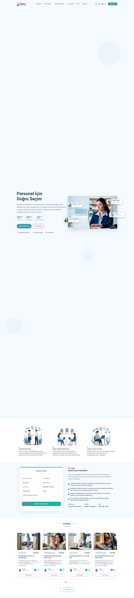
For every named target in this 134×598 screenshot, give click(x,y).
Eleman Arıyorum (24, 226)
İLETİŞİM (84, 4)
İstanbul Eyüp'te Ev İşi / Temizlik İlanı (54, 556)
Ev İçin (116, 214)
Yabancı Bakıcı (116, 200)
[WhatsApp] (96, 3)
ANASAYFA (39, 4)
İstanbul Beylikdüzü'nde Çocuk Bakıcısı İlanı (78, 556)
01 (19, 447)
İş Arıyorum (38, 226)
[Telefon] (99, 4)
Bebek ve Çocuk (77, 204)
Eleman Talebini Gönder (41, 504)
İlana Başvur (28, 575)
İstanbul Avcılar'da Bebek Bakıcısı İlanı (105, 556)
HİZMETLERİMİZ (59, 4)
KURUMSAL (47, 4)
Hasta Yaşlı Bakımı (74, 219)
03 (87, 447)
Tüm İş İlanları (67, 589)
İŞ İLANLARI (70, 4)
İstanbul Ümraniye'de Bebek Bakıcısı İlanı (27, 556)
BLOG (78, 4)
